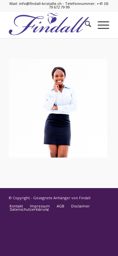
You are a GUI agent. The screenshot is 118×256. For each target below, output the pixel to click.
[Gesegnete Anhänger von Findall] (49, 25)
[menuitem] (84, 25)
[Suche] (84, 25)
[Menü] (100, 25)
